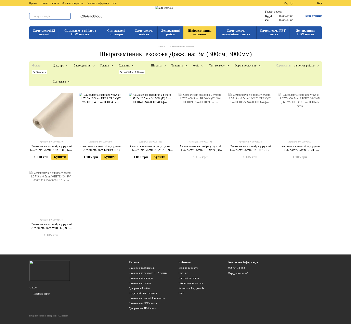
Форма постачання (246, 65)
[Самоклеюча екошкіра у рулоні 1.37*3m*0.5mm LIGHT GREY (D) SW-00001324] (250, 115)
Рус (292, 3)
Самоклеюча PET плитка (273, 32)
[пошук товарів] (67, 16)
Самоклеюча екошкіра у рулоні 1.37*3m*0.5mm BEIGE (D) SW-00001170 (51, 150)
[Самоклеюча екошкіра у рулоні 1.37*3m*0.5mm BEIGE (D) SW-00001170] (51, 115)
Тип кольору (217, 65)
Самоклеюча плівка (144, 32)
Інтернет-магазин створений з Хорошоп (48, 315)
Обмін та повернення (72, 3)
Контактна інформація (98, 3)
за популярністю (304, 65)
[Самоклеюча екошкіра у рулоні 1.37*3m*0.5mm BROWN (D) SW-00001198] (200, 115)
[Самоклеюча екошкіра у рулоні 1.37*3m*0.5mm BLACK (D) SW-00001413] (150, 115)
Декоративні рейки (170, 32)
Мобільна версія (41, 293)
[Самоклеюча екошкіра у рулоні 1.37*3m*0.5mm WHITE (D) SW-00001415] (51, 193)
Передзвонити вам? (238, 273)
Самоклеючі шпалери (116, 32)
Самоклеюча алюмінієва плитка (236, 32)
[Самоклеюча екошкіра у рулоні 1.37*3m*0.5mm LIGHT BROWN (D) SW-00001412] (300, 115)
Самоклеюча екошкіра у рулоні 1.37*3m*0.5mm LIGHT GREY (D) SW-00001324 (250, 150)
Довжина (124, 65)
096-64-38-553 (91, 16)
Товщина (177, 65)
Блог (115, 3)
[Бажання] (306, 3)
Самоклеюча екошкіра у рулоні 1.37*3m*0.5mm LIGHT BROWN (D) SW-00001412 (300, 150)
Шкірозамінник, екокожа (199, 32)
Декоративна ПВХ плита (305, 32)
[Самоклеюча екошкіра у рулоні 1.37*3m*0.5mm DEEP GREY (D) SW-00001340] (101, 115)
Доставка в (59, 81)
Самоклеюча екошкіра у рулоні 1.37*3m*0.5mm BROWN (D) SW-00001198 (200, 150)
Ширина (156, 65)
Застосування (82, 65)
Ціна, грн (58, 65)
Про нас (33, 3)
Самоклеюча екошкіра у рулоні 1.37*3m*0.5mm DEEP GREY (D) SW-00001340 (100, 150)
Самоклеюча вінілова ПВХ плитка (80, 32)
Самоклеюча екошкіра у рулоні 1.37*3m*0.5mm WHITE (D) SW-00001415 (51, 228)
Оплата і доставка (50, 3)
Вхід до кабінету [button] (188, 267)
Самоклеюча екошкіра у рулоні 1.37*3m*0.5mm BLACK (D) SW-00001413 (150, 150)
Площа (104, 65)
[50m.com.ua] (49, 270)
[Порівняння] (299, 3)
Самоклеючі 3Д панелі (44, 32)
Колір (196, 65)
